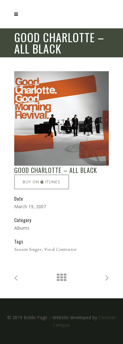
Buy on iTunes (42, 182)
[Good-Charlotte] (61, 118)
